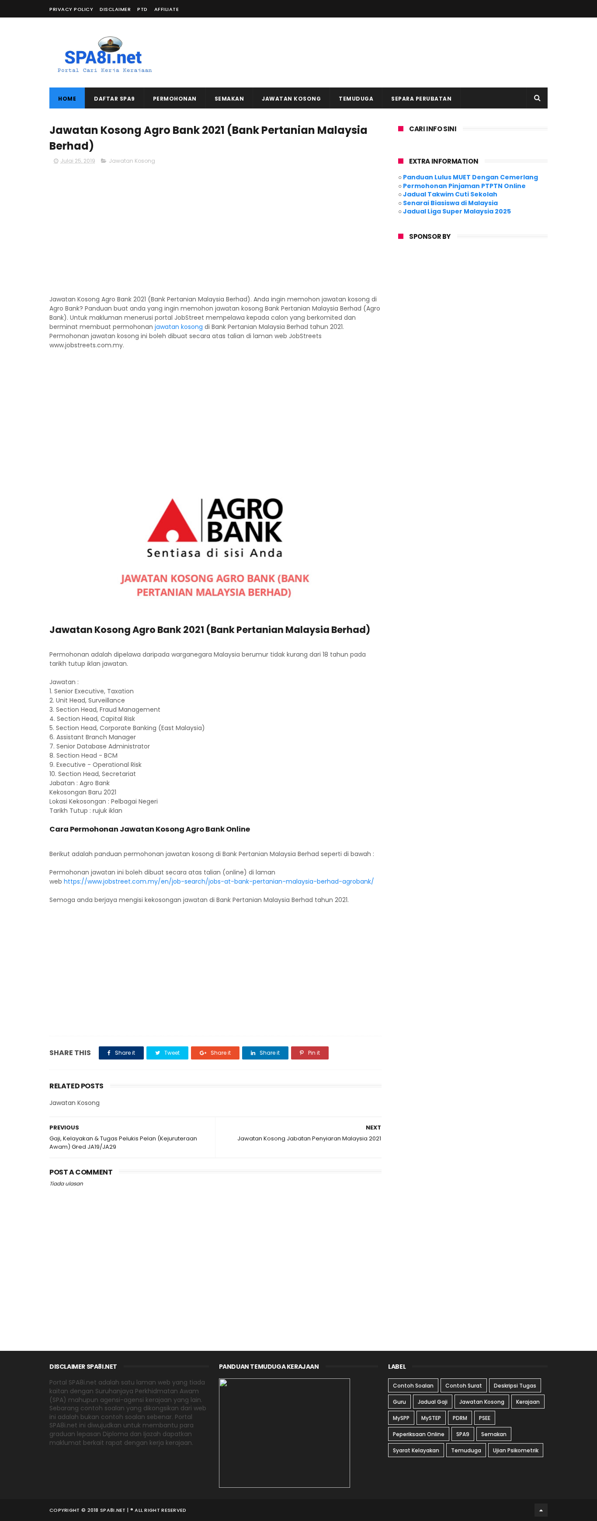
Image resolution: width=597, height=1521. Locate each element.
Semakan (229, 98)
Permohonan (175, 98)
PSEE (484, 1418)
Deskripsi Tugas (515, 1385)
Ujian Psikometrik (515, 1450)
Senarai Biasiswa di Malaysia (450, 203)
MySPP (401, 1418)
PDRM (460, 1418)
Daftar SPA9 (114, 98)
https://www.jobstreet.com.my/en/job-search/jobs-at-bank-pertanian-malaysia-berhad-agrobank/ (219, 881)
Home (67, 98)
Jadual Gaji (433, 1402)
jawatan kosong (179, 326)
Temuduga (356, 98)
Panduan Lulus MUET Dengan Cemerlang (470, 177)
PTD (142, 9)
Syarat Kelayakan (416, 1450)
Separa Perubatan (421, 98)
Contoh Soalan (413, 1385)
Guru (399, 1402)
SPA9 (462, 1434)
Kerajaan (528, 1402)
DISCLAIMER (115, 9)
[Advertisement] (388, 52)
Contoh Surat (463, 1385)
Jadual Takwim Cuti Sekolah (450, 194)
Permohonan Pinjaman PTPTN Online (464, 186)
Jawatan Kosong (291, 98)
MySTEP (431, 1418)
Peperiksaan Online (418, 1434)
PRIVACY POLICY (71, 9)
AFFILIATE (166, 9)
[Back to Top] (541, 1510)
